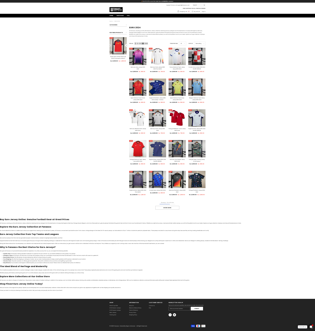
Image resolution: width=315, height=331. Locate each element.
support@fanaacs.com (183, 5)
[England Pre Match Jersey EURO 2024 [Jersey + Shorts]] (157, 87)
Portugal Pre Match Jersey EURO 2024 (197, 191)
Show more (167, 208)
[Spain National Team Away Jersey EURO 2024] (177, 87)
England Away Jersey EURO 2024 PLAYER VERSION (157, 160)
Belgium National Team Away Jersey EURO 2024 (197, 98)
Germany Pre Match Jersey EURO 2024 (177, 191)
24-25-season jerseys (106, 230)
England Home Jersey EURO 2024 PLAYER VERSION (196, 129)
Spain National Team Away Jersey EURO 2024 (177, 98)
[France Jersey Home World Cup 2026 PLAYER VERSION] (118, 45)
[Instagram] (174, 314)
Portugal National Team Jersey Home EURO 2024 (138, 160)
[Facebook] (170, 314)
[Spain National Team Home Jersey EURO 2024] (137, 87)
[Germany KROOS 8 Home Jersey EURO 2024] (137, 118)
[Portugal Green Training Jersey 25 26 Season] (196, 148)
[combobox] (197, 5)
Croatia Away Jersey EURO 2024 (157, 190)
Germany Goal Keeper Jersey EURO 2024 (177, 160)
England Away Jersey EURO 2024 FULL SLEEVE (137, 191)
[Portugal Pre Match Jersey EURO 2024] (196, 179)
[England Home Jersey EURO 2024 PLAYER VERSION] (196, 118)
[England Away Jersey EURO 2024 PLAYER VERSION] (157, 148)
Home (111, 21)
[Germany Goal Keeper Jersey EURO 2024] (177, 148)
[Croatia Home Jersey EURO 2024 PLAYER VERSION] (196, 56)
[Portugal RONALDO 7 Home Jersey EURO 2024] (177, 118)
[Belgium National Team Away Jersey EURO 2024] (196, 87)
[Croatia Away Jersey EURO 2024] (157, 179)
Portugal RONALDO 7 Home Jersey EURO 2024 (177, 129)
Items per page (174, 43)
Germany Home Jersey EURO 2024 (157, 129)
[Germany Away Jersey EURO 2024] (137, 56)
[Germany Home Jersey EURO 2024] (157, 118)
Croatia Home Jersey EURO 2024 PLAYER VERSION (197, 68)
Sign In (203, 11)
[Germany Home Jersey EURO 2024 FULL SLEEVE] (157, 56)
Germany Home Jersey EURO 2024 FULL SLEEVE (157, 68)
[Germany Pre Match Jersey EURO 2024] (177, 179)
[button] (109, 45)
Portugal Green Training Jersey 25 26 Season (197, 160)
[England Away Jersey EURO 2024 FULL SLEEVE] (137, 179)
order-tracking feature (44, 259)
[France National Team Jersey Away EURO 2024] (177, 56)
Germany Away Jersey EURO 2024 (138, 68)
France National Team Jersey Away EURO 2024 (177, 68)
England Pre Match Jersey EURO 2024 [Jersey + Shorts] (157, 98)
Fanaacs (3, 280)
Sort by (191, 43)
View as (131, 43)
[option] (118, 51)
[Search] (198, 5)
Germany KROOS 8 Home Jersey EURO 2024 (138, 129)
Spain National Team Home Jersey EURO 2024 (138, 98)
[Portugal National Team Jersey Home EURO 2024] (137, 148)
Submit (196, 308)
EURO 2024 (117, 21)
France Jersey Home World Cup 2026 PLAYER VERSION (118, 57)
